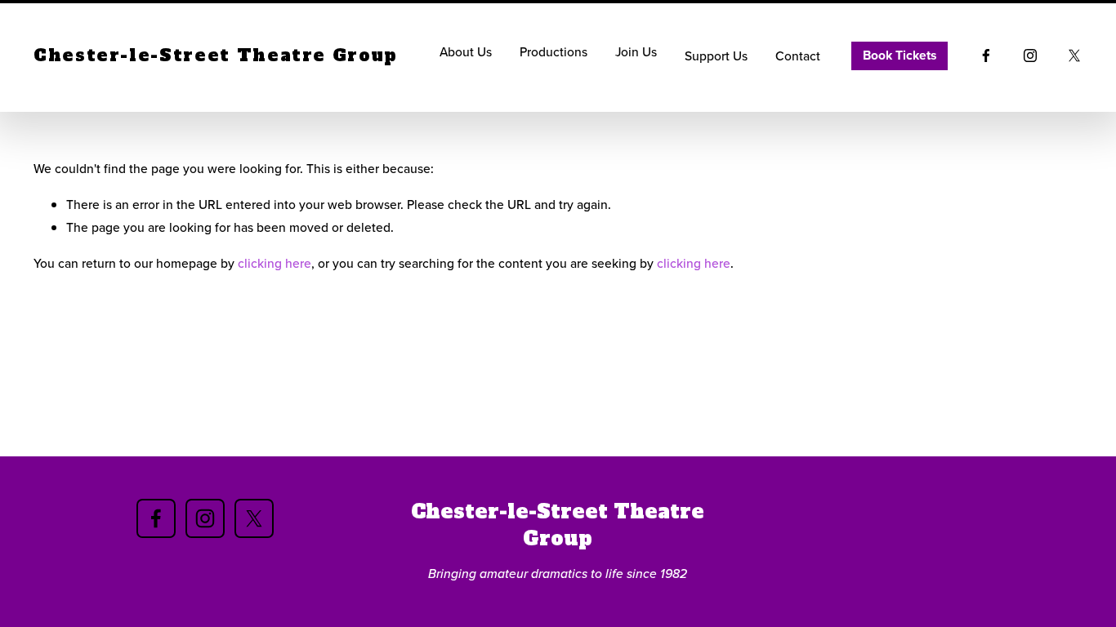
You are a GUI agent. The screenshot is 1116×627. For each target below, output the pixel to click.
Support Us (716, 55)
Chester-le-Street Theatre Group (215, 55)
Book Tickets (899, 55)
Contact (797, 55)
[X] (1074, 55)
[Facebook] (986, 55)
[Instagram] (1030, 55)
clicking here (274, 263)
